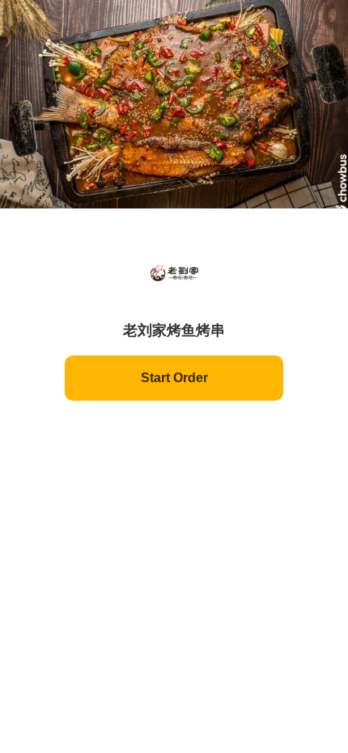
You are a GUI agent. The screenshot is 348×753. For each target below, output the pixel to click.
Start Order (174, 378)
